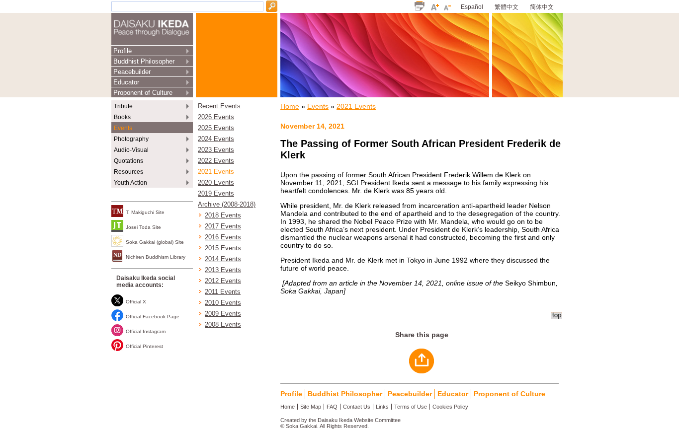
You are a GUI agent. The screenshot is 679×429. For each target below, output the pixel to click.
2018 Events (223, 215)
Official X (136, 301)
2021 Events (216, 171)
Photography (131, 139)
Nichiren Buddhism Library (155, 257)
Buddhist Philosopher (143, 61)
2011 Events (223, 291)
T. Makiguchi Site (145, 212)
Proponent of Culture (142, 92)
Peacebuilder (132, 71)
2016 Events (223, 237)
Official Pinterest (144, 346)
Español (472, 6)
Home (289, 106)
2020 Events (216, 182)
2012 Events (223, 281)
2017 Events (223, 226)
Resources (128, 171)
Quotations (128, 160)
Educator (126, 82)
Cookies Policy (450, 407)
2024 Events (216, 139)
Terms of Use (410, 407)
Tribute (123, 106)
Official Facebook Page (152, 316)
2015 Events (223, 248)
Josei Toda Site (143, 227)
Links (382, 407)
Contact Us (356, 407)
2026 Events (216, 117)
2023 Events (216, 149)
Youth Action (130, 182)
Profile (122, 51)
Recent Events (219, 106)
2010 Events (223, 302)
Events (123, 128)
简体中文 (542, 6)
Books (122, 117)
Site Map (310, 407)
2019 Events (216, 193)
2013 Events (223, 270)
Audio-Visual (131, 149)
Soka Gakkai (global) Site (155, 242)
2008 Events (223, 324)
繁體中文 (506, 6)
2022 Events (216, 160)
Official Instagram (146, 331)
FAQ (332, 407)
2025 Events (216, 128)
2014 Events (223, 259)
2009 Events (223, 313)
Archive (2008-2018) (226, 204)
